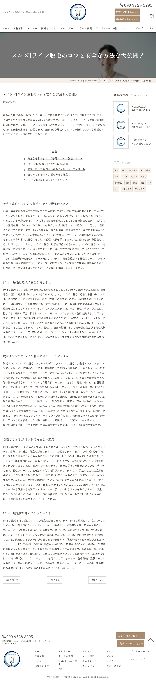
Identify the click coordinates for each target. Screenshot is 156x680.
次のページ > (97, 579)
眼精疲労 (118, 182)
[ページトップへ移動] (151, 640)
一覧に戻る (54, 579)
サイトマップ (138, 659)
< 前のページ (11, 579)
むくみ (134, 176)
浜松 (116, 176)
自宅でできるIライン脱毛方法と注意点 (49, 174)
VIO (149, 182)
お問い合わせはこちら (127, 11)
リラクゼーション (129, 170)
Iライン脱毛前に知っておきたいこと (48, 180)
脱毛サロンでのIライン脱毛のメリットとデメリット (56, 169)
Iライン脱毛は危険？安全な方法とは (48, 163)
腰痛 (135, 182)
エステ (125, 176)
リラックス (139, 189)
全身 (116, 189)
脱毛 (116, 170)
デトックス (126, 189)
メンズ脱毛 (145, 170)
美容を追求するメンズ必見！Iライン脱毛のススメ (55, 158)
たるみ (143, 176)
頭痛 (127, 182)
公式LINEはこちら (126, 18)
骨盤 (142, 182)
